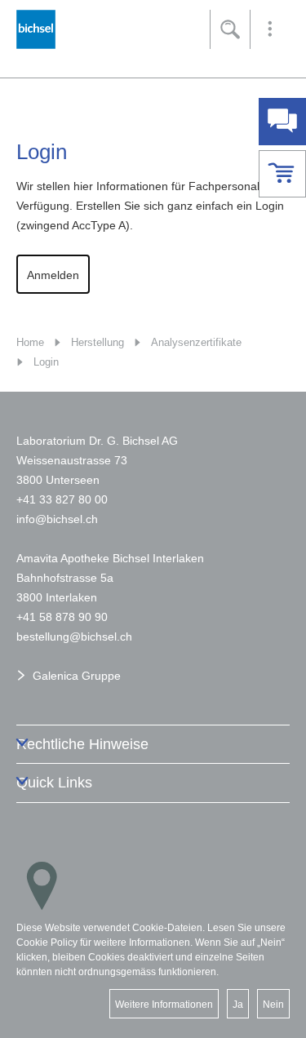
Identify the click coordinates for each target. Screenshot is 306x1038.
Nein (273, 1004)
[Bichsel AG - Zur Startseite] (35, 33)
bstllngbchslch (74, 636)
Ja (238, 1004)
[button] (270, 29)
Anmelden (53, 275)
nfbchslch (58, 519)
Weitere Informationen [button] (164, 1004)
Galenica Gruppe (77, 675)
